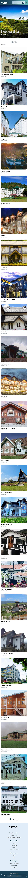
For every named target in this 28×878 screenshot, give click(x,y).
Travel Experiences (14, 849)
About (14, 855)
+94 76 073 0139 (15, 835)
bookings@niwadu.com (15, 837)
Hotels (14, 847)
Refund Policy (14, 867)
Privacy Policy (14, 865)
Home (14, 843)
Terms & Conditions (14, 863)
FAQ (14, 857)
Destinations (14, 845)
